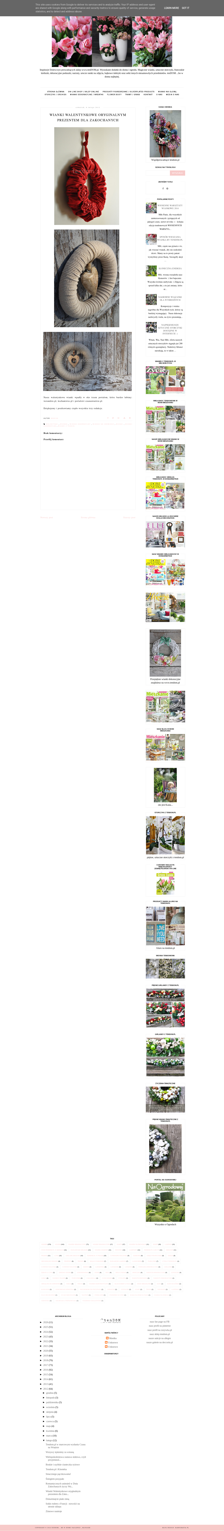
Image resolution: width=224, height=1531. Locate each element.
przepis (44, 1255)
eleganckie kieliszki (79, 1250)
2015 (46, 1374)
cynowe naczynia (48, 1267)
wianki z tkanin (66, 426)
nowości (118, 1250)
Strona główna (55, 92)
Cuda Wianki (107, 1278)
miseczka (136, 1272)
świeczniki (76, 1278)
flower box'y (114, 94)
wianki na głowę (167, 92)
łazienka (175, 1289)
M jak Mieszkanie (68, 1295)
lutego (49, 1440)
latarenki (114, 1267)
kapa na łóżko (173, 1284)
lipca (48, 1416)
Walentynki (52, 424)
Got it (185, 8)
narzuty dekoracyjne (162, 1278)
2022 (46, 1341)
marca (49, 1435)
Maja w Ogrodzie (97, 1261)
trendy (81, 1261)
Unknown (113, 1342)
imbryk (86, 1267)
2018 (46, 1360)
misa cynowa (121, 1272)
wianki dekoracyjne (101, 1244)
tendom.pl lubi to (151, 1250)
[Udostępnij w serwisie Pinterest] (130, 418)
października (52, 1402)
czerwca (50, 1421)
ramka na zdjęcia (161, 1295)
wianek (64, 424)
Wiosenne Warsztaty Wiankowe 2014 (170, 207)
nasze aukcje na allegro (160, 1338)
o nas (159, 94)
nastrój (85, 1295)
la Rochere (137, 1261)
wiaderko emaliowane (91, 1301)
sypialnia (175, 1272)
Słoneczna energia (170, 268)
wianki (120, 424)
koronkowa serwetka (65, 1289)
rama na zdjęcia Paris (139, 1295)
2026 (46, 1322)
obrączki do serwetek (50, 1284)
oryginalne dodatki (49, 1261)
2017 (46, 1365)
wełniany (161, 1289)
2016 (46, 1369)
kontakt (148, 94)
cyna (56, 1255)
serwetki (111, 1289)
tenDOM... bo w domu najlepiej (66, 1527)
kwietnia (50, 1431)
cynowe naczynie (69, 1267)
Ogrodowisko (82, 1272)
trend (148, 1289)
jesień (155, 1244)
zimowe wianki (65, 1272)
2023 (46, 1336)
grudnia (50, 1393)
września (50, 1407)
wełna (80, 1284)
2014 (46, 1379)
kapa (159, 1284)
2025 (46, 1327)
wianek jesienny (101, 1250)
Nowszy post (46, 517)
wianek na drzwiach (104, 424)
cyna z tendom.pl (169, 1261)
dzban (170, 1255)
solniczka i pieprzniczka (66, 1301)
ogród (119, 1244)
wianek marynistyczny (98, 1284)
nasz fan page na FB (159, 1321)
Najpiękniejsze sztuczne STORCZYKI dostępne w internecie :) (170, 329)
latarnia (128, 1267)
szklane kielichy (73, 1255)
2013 (46, 1384)
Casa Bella (91, 1278)
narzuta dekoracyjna (155, 1272)
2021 (46, 1346)
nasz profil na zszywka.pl (160, 1330)
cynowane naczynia (118, 1255)
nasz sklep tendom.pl (160, 1334)
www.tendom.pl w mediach (52, 1250)
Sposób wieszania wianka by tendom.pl (170, 238)
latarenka (99, 1267)
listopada (50, 1397)
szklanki (168, 1267)
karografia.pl (182, 1527)
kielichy (169, 1250)
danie (97, 1272)
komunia (136, 1255)
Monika (113, 1338)
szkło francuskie (154, 1255)
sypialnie (125, 1289)
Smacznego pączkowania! (58, 1474)
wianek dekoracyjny (80, 424)
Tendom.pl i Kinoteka (56, 1469)
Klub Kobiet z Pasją (123, 1284)
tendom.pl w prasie (95, 1255)
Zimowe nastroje (54, 1511)
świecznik (152, 1261)
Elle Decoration (48, 1295)
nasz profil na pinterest (160, 1325)
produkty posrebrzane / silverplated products (129, 92)
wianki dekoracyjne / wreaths (86, 94)
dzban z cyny (47, 1272)
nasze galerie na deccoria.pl (159, 1342)
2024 (46, 1332)
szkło (43, 1278)
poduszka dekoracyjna (148, 1267)
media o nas (172, 94)
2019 (46, 1355)
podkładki (99, 1295)
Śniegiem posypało (55, 1479)
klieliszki (45, 1289)
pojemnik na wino (117, 1295)
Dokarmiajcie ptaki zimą (57, 1499)
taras (68, 1284)
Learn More (171, 8)
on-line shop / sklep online (83, 92)
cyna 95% (122, 1278)
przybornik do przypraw (90, 1289)
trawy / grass (132, 94)
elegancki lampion (118, 1261)
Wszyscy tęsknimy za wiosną (60, 1452)
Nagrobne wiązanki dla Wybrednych (170, 298)
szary (137, 1289)
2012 (46, 1388)
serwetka (45, 1301)
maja (48, 1426)
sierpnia (50, 1412)
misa (107, 1272)
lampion (168, 1244)
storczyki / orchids (55, 94)
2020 (46, 1350)
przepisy (67, 1261)
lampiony (133, 1250)
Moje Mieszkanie (144, 1284)
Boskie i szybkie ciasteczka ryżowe (63, 1464)
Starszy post (129, 517)
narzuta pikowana (139, 1278)
